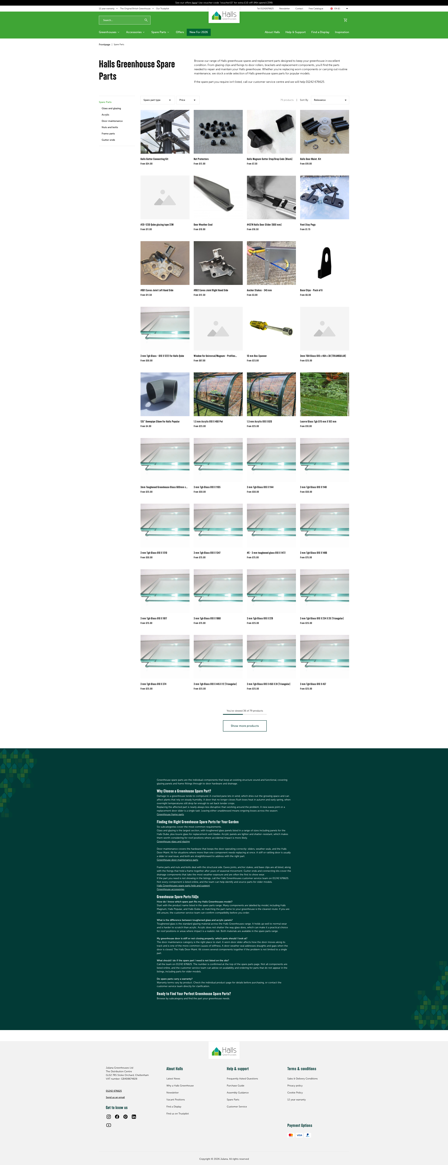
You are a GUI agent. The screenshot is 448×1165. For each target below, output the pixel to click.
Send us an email (115, 1097)
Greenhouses (107, 32)
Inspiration (342, 32)
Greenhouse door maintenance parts (177, 859)
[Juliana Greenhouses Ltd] (224, 14)
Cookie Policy (295, 1092)
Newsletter (284, 9)
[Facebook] (117, 1116)
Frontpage (104, 44)
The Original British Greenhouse (135, 8)
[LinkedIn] (134, 1116)
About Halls (272, 32)
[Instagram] (108, 1116)
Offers (180, 32)
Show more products (245, 725)
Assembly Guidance (238, 1092)
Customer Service (237, 1106)
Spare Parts (158, 32)
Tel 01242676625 (265, 9)
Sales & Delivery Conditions (302, 1078)
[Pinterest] (125, 1116)
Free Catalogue (316, 9)
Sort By (304, 100)
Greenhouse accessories (170, 889)
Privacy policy (295, 1085)
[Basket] (345, 20)
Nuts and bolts (110, 127)
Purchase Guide (235, 1085)
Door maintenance (112, 121)
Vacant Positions (175, 1099)
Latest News (173, 1078)
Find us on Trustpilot (177, 1113)
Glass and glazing (111, 108)
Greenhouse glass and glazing (173, 841)
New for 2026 (199, 32)
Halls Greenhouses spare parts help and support (183, 885)
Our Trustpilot (162, 8)
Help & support (295, 32)
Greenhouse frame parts (170, 814)
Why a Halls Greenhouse (180, 1085)
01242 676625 (114, 1090)
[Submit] (146, 20)
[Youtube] (108, 1125)
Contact (299, 9)
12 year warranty (106, 8)
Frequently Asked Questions (242, 1078)
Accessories (134, 32)
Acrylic (105, 114)
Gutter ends (108, 139)
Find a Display (320, 32)
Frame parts (108, 133)
